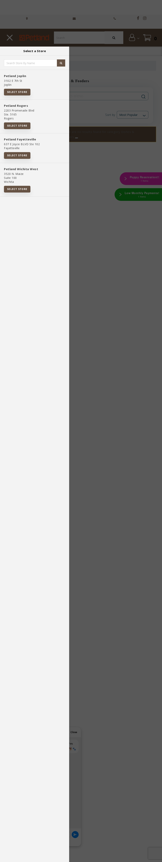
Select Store (17, 92)
